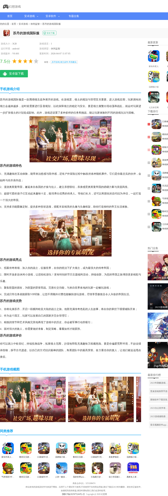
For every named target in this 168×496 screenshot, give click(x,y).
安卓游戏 (29, 16)
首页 (9, 16)
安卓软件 (51, 16)
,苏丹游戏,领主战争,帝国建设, (64, 62)
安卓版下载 (16, 73)
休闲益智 (35, 24)
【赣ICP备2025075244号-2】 (73, 494)
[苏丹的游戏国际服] (33, 421)
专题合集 (74, 16)
